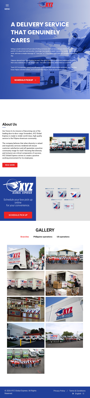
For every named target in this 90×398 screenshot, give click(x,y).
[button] (7, 5)
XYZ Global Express (19, 391)
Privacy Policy (60, 391)
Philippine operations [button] (42, 237)
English (78, 394)
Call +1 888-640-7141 (50, 49)
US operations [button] (63, 237)
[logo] (45, 4)
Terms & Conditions (77, 391)
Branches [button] (25, 237)
